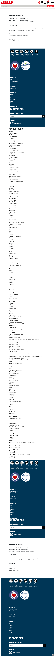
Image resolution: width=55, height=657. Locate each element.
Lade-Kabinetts (12, 279)
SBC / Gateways (12, 315)
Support (11, 101)
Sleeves (10, 287)
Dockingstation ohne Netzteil (15, 265)
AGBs (11, 94)
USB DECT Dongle (13, 169)
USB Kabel (11, 164)
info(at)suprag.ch (13, 88)
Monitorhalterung (12, 253)
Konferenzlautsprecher (13, 193)
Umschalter (11, 186)
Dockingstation (12, 262)
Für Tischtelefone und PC (14, 141)
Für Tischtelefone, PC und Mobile (16, 143)
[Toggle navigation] (52, 3)
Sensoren (11, 226)
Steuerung (11, 238)
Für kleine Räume (12, 200)
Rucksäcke (11, 282)
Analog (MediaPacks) (13, 318)
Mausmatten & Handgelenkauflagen (16, 274)
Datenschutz (12, 99)
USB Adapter (12, 166)
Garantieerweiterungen (14, 233)
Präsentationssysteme (13, 207)
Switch (10, 220)
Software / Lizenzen (13, 227)
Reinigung (11, 303)
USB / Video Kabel (13, 298)
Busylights (11, 184)
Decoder (11, 215)
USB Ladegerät (12, 296)
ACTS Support (12, 332)
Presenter (11, 239)
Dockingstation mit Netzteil (14, 263)
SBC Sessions (12, 325)
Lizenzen (11, 234)
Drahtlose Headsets (13, 133)
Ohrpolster (11, 178)
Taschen (11, 286)
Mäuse (10, 270)
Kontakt (11, 103)
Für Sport (11, 160)
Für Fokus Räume (12, 198)
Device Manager (12, 330)
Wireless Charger (12, 293)
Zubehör (11, 162)
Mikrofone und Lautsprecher (15, 236)
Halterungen (11, 241)
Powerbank (11, 299)
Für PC (10, 135)
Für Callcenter (12, 155)
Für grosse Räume (13, 203)
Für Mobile (11, 138)
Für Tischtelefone (12, 140)
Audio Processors (12, 214)
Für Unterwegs (12, 159)
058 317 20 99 (13, 86)
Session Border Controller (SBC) (15, 317)
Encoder (10, 217)
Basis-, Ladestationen (13, 179)
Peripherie (11, 267)
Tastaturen (11, 269)
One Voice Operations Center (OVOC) (16, 329)
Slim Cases (11, 284)
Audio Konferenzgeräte (14, 191)
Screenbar (11, 255)
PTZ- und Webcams (13, 205)
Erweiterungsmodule (13, 320)
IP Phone (11, 306)
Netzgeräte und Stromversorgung (16, 181)
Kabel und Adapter (13, 245)
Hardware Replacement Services (16, 334)
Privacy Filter (11, 257)
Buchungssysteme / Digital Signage (16, 222)
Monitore (11, 251)
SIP (10, 310)
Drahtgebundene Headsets (14, 145)
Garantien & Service (13, 258)
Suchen (51, 6)
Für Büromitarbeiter (13, 153)
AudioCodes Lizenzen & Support (15, 322)
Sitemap (12, 96)
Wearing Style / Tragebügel (15, 176)
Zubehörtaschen (12, 289)
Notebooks (11, 250)
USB (10, 312)
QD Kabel (11, 172)
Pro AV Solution (12, 210)
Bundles (11, 272)
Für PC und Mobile (13, 136)
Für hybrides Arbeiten (13, 157)
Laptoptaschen (12, 281)
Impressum (12, 97)
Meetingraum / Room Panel (15, 224)
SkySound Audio (12, 212)
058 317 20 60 (13, 85)
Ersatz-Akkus (11, 183)
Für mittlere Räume (13, 202)
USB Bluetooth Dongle (13, 167)
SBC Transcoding (12, 327)
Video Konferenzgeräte (13, 196)
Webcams (11, 275)
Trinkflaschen (12, 301)
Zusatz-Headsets (12, 174)
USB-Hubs (11, 243)
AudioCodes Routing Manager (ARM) (16, 324)
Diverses (11, 188)
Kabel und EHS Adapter (14, 171)
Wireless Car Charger (13, 294)
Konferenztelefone (13, 195)
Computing (11, 248)
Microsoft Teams (12, 308)
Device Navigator (12, 219)
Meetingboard (12, 208)
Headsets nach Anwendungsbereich (16, 152)
